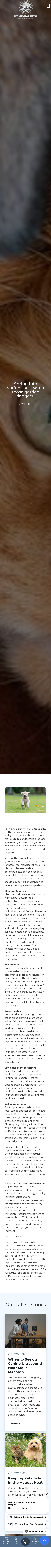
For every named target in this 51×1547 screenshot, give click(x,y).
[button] (3, 6)
